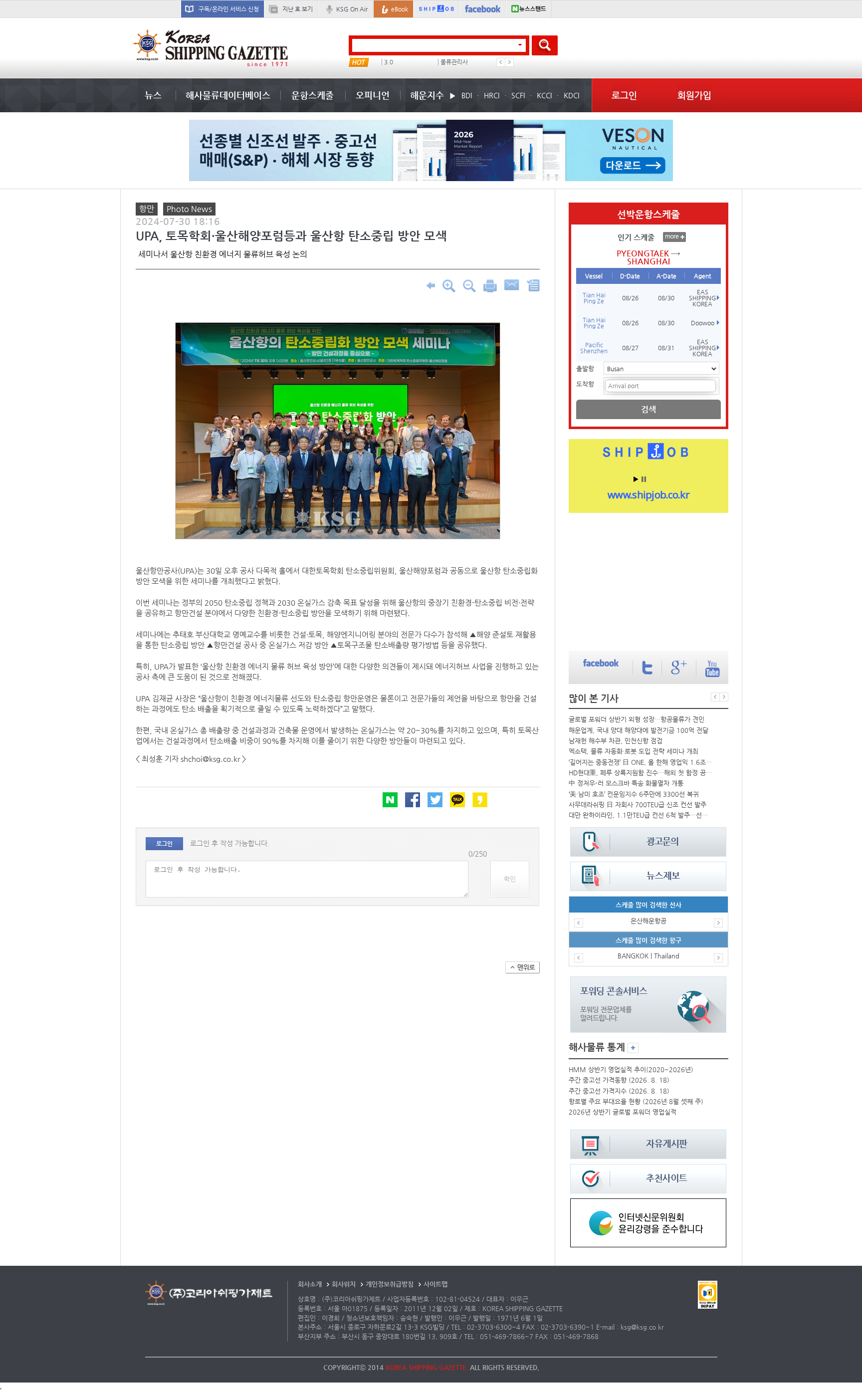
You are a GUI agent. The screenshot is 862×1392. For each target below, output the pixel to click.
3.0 (388, 62)
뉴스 (153, 95)
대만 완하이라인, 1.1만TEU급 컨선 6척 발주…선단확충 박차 (640, 815)
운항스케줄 (312, 95)
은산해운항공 (648, 921)
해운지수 (427, 95)
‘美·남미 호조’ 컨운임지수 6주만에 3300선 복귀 (634, 794)
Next (509, 62)
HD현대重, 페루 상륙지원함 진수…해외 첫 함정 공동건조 (640, 772)
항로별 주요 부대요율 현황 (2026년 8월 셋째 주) (636, 1101)
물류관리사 (454, 62)
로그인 (624, 95)
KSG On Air (352, 8)
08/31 (666, 347)
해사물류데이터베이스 (228, 95)
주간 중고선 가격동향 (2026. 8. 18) (619, 1080)
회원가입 (694, 95)
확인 (510, 879)
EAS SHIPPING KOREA (702, 297)
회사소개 (310, 1284)
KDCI (571, 95)
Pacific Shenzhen (594, 347)
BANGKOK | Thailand (648, 955)
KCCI (544, 95)
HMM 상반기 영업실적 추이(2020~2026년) (631, 1069)
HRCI (491, 95)
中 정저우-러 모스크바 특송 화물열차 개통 (626, 783)
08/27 (630, 347)
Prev (500, 62)
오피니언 (373, 95)
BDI (466, 95)
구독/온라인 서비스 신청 (229, 8)
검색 (648, 409)
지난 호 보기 (297, 8)
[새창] (648, 1203)
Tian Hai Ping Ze (594, 297)
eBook (399, 8)
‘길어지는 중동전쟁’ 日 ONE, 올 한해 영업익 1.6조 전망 (640, 762)
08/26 (630, 297)
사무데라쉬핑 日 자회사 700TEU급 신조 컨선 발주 (637, 804)
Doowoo (702, 322)
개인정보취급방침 (390, 1284)
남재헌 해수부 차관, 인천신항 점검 (615, 740)
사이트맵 (435, 1284)
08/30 (666, 297)
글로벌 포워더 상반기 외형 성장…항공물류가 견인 (636, 719)
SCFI (518, 95)
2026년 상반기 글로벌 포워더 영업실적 (622, 1112)
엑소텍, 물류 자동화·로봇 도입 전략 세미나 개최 (633, 751)
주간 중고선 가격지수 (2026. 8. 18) (619, 1091)
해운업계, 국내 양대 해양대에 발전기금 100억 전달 (638, 730)
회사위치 (344, 1284)
